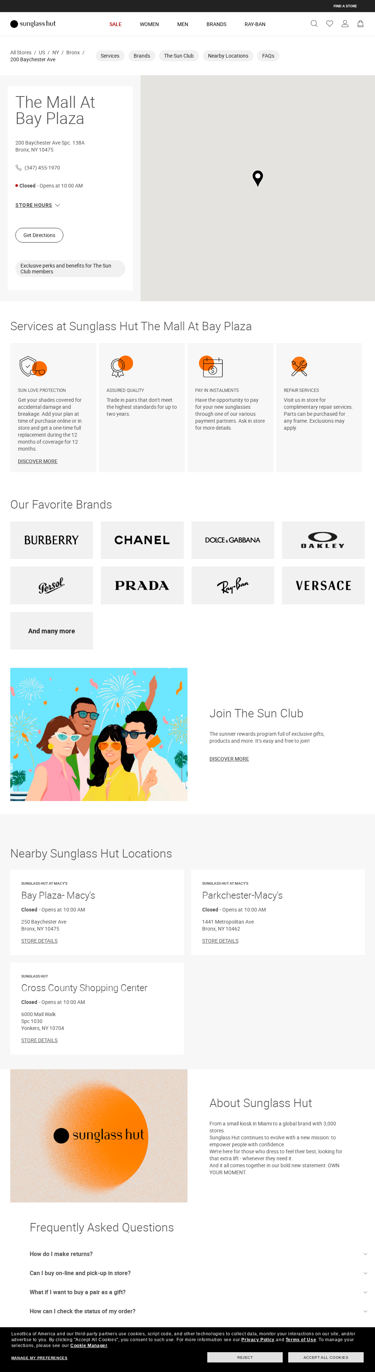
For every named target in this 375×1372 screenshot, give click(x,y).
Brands (216, 24)
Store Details (39, 940)
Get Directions (39, 235)
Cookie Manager (88, 1345)
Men (182, 24)
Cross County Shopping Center (84, 983)
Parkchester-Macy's (242, 891)
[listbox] (187, 407)
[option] (54, 407)
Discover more (229, 758)
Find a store (345, 5)
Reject (245, 1357)
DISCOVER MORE (37, 461)
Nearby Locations (228, 55)
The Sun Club (179, 55)
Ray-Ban (255, 24)
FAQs (268, 55)
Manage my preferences (39, 1358)
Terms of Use (301, 1339)
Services (110, 55)
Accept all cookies (326, 1357)
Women (149, 24)
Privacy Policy (257, 1339)
